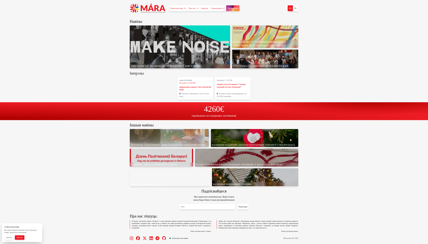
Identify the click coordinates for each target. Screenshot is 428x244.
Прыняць (20, 237)
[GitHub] (164, 238)
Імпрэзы (204, 8)
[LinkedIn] (151, 238)
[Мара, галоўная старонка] (147, 8)
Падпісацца (243, 207)
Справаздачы (216, 8)
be (290, 8)
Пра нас (192, 8)
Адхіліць (9, 237)
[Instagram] (131, 238)
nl (295, 8)
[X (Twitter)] (145, 238)
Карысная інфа (176, 8)
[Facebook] (138, 238)
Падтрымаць (232, 8)
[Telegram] (157, 238)
